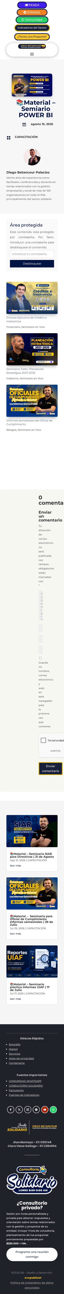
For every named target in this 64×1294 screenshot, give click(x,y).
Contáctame (17, 1063)
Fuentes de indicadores (24, 1095)
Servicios (14, 1053)
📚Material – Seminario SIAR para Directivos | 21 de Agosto (32, 855)
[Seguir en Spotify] (36, 1109)
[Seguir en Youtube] (44, 1109)
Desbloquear (32, 263)
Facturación (16, 1090)
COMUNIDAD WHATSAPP (25, 1081)
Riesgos (11, 429)
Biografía (14, 1044)
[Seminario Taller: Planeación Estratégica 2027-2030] (32, 349)
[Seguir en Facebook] (10, 1109)
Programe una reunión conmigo (32, 1254)
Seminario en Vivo (33, 327)
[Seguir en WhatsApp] (53, 1109)
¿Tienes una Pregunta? (32, 36)
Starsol (13, 1049)
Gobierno (12, 378)
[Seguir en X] (19, 1109)
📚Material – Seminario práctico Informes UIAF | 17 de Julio (30, 987)
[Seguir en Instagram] (27, 1109)
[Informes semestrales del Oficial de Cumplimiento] (32, 401)
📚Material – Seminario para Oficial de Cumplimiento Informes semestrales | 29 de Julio (31, 921)
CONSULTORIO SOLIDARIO (26, 1085)
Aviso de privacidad (21, 1058)
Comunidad (33, 19)
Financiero (13, 327)
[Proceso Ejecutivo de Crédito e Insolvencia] (32, 298)
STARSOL (34, 12)
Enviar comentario (50, 768)
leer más (15, 865)
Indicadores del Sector (32, 27)
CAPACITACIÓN (26, 137)
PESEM (34, 5)
